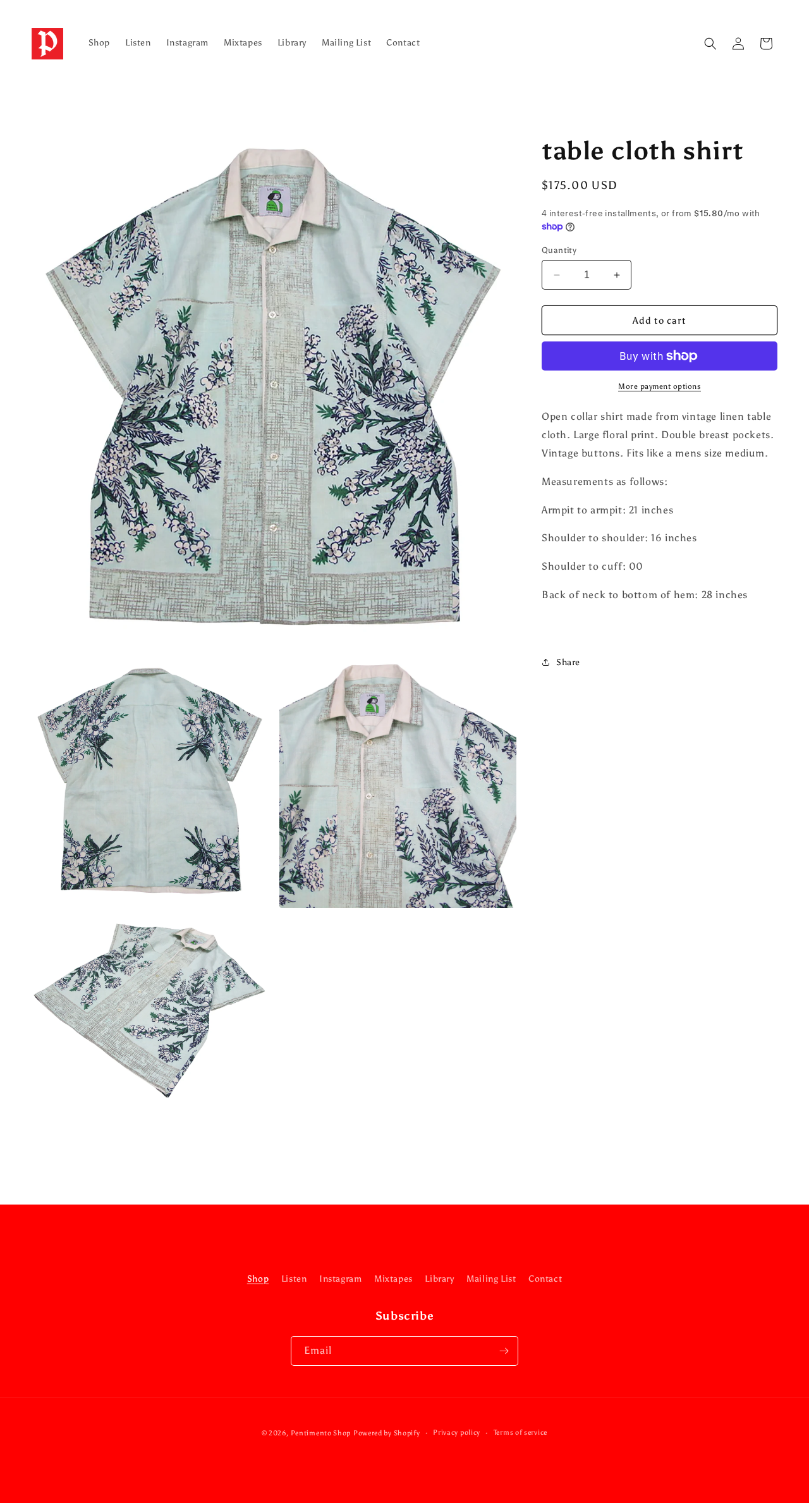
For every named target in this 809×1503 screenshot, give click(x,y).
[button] (710, 44)
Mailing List (491, 1278)
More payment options (659, 386)
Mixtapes (393, 1278)
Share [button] (568, 662)
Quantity (559, 250)
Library (439, 1278)
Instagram (340, 1278)
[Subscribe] (504, 1351)
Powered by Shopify (386, 1433)
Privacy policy (456, 1432)
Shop (258, 1278)
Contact (545, 1278)
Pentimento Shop (321, 1433)
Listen (294, 1278)
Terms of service (520, 1432)
